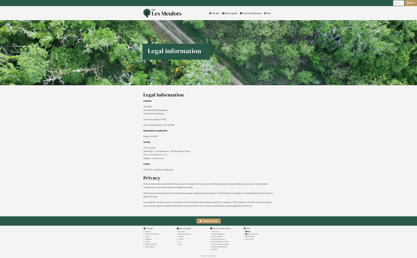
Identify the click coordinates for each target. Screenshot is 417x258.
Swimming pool (150, 247)
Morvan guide (185, 228)
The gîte (149, 228)
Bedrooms (148, 231)
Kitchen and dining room (152, 234)
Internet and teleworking (219, 247)
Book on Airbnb (249, 236)
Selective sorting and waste (220, 244)
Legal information (212, 255)
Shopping (215, 249)
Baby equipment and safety (220, 241)
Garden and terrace (151, 244)
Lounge (147, 236)
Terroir (180, 244)
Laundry (147, 241)
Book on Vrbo (249, 239)
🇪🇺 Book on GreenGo (251, 234)
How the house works (218, 239)
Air (179, 241)
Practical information (221, 228)
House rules (215, 231)
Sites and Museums (184, 234)
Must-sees (181, 231)
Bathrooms (148, 239)
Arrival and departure (218, 234)
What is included (217, 236)
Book (412, 3)
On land (180, 236)
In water (180, 239)
